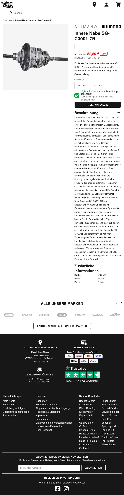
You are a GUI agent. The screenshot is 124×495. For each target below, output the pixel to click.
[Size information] (83, 80)
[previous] (117, 303)
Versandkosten (94, 57)
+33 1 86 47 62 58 (40, 361)
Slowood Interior (110, 411)
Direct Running (87, 408)
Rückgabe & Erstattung (48, 411)
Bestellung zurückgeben (39, 381)
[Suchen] (11, 12)
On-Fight (84, 448)
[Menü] (3, 12)
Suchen (17, 13)
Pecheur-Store (109, 404)
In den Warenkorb (97, 104)
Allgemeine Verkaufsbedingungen (54, 408)
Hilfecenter (9, 404)
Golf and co (85, 426)
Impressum (41, 415)
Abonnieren (93, 467)
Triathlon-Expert (110, 437)
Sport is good (108, 426)
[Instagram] (66, 489)
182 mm (82, 85)
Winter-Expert (108, 444)
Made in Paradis (88, 440)
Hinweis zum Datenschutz (50, 426)
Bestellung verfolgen (14, 408)
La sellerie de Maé (89, 437)
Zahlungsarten (43, 419)
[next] (122, 303)
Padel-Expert (108, 401)
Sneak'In (106, 419)
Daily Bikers (85, 404)
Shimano (86, 26)
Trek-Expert (107, 433)
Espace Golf (85, 415)
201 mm (98, 85)
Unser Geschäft (44, 430)
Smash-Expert (109, 415)
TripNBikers (107, 440)
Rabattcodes (9, 415)
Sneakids (106, 422)
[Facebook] (58, 489)
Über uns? (41, 401)
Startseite (7, 20)
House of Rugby (88, 433)
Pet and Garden (109, 408)
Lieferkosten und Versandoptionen (54, 422)
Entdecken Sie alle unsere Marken (62, 326)
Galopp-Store (86, 422)
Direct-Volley (86, 411)
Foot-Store (85, 419)
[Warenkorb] (119, 5)
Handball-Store (87, 430)
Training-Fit (107, 430)
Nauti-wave (85, 444)
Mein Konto (9, 401)
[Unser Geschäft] (94, 5)
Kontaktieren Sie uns (40, 352)
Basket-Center (87, 401)
